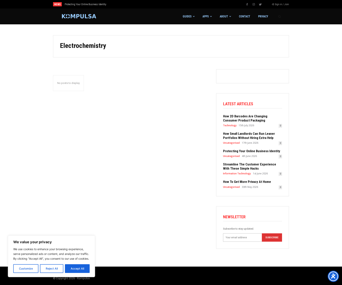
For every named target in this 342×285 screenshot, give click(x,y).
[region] (51, 256)
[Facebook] (247, 4)
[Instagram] (253, 4)
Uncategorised (231, 143)
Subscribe (271, 237)
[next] (184, 4)
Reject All (52, 268)
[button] (279, 16)
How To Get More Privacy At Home (247, 182)
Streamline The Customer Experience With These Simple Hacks (249, 166)
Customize (26, 268)
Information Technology (237, 173)
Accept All (77, 268)
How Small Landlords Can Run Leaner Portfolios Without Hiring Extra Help (249, 136)
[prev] (177, 4)
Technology (230, 125)
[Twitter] (260, 4)
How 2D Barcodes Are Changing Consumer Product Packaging (245, 118)
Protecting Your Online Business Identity (85, 4)
